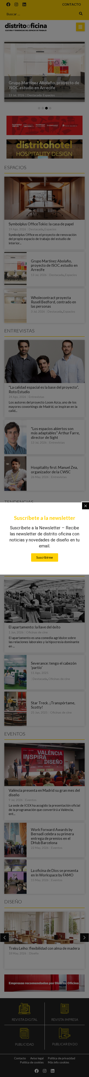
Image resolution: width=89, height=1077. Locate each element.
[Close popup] (85, 505)
